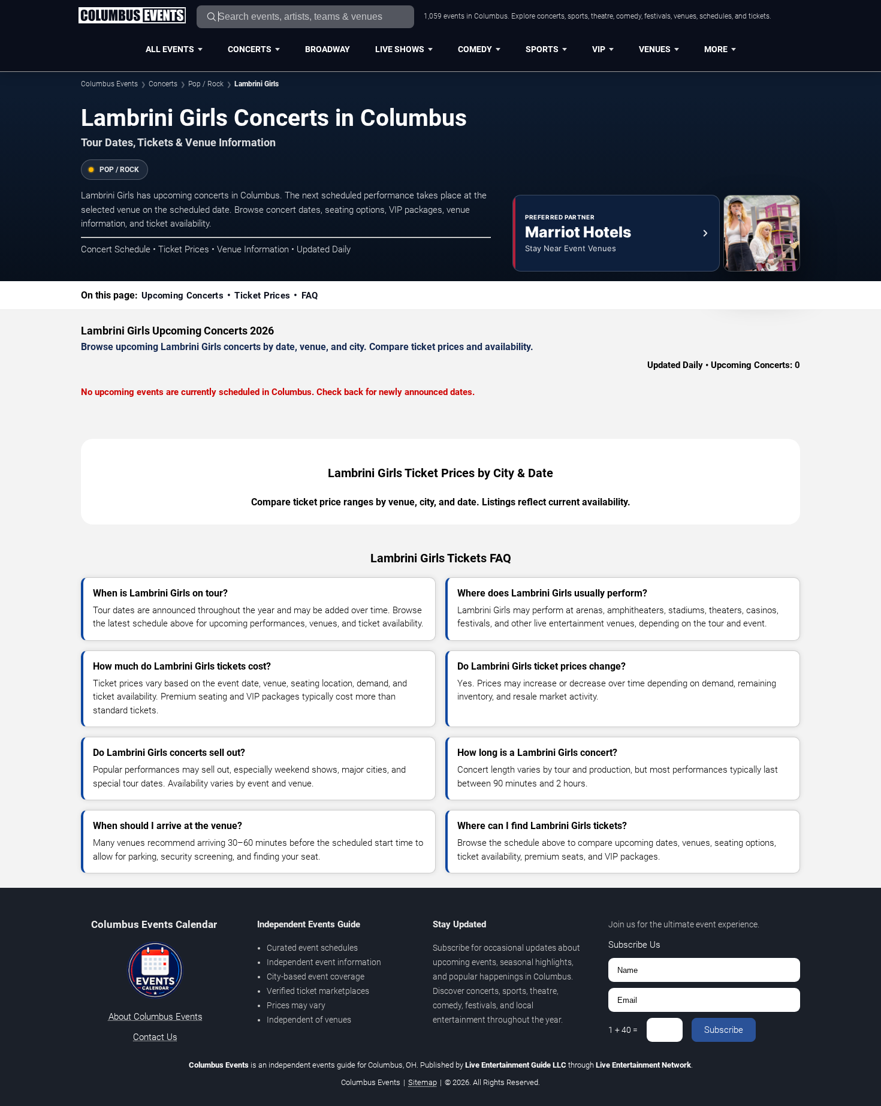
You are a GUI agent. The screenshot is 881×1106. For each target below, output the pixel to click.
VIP (598, 49)
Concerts (249, 49)
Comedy (475, 49)
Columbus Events (109, 84)
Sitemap (422, 1082)
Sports (542, 49)
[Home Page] (132, 16)
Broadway (327, 49)
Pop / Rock (206, 84)
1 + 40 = (623, 1030)
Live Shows (399, 49)
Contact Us (155, 1037)
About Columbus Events (155, 1016)
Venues (655, 49)
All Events (170, 49)
